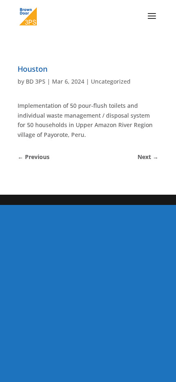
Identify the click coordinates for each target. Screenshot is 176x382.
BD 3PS (35, 81)
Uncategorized (111, 81)
